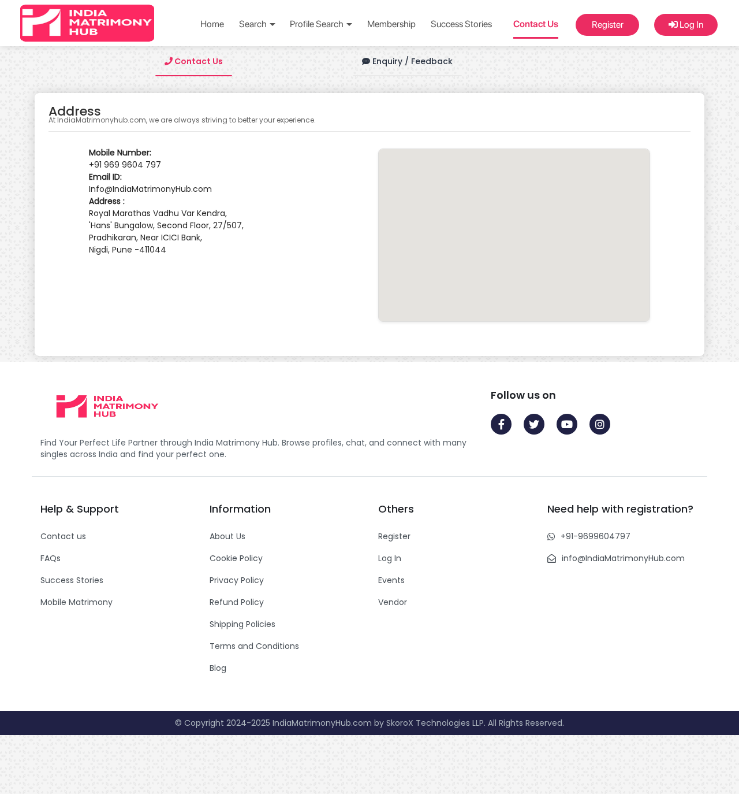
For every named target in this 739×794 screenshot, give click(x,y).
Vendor (392, 602)
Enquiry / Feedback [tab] (411, 61)
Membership (391, 23)
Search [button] (253, 23)
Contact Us (535, 23)
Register (608, 24)
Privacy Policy (237, 580)
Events (391, 580)
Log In (690, 24)
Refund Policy (237, 602)
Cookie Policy (236, 558)
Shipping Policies (242, 624)
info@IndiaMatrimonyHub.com (623, 558)
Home (212, 23)
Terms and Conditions (254, 646)
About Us (227, 536)
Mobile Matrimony (76, 602)
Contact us (63, 536)
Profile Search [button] (317, 23)
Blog (218, 668)
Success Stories (461, 23)
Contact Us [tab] (198, 61)
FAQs (50, 558)
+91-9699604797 (595, 536)
